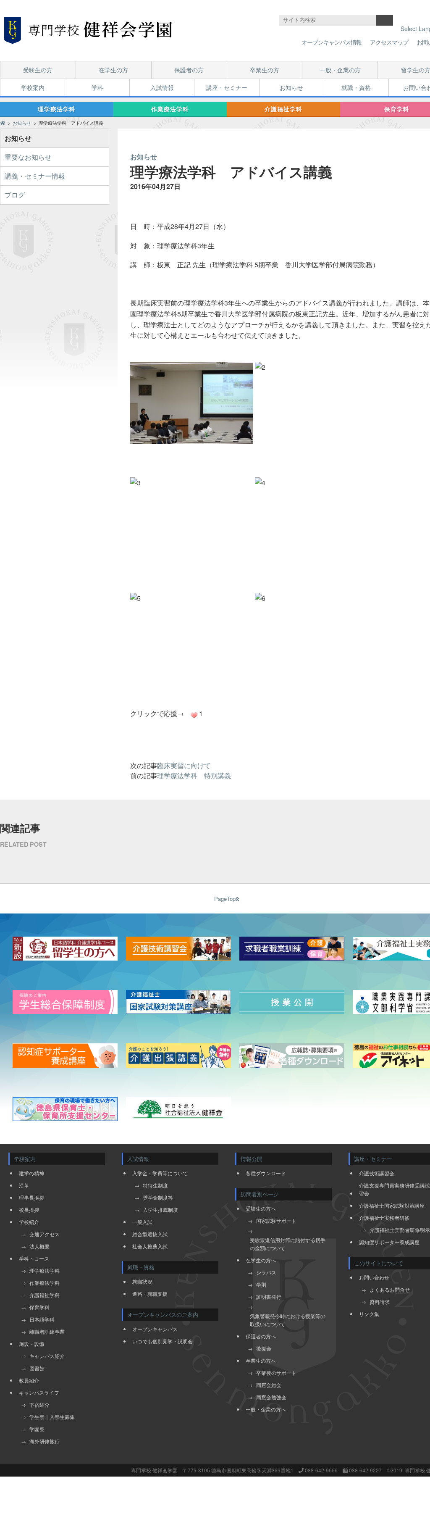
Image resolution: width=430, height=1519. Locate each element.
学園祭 (37, 1428)
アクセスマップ (389, 42)
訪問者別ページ (260, 1194)
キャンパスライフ (39, 1392)
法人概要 (39, 1246)
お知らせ (291, 87)
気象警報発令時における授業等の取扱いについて (287, 1319)
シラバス (266, 1272)
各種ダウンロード (266, 1173)
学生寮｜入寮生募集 (52, 1416)
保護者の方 (189, 70)
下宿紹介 (39, 1404)
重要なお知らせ (28, 157)
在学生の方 (113, 70)
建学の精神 (31, 1173)
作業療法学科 (170, 109)
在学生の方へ (261, 1260)
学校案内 (33, 87)
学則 (261, 1284)
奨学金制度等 (158, 1197)
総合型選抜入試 (150, 1233)
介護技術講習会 (376, 1173)
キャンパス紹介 (47, 1355)
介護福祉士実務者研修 (384, 1217)
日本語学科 (42, 1319)
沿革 (24, 1185)
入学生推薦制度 (160, 1209)
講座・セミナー (226, 87)
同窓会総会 (268, 1384)
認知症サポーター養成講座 (389, 1241)
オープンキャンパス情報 (332, 42)
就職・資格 (356, 87)
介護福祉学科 (283, 109)
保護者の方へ (261, 1336)
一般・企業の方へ (266, 1409)
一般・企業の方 (340, 70)
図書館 (37, 1368)
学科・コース (34, 1258)
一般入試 (142, 1221)
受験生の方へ (261, 1208)
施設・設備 (31, 1343)
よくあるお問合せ (390, 1289)
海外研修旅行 (44, 1441)
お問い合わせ (374, 1277)
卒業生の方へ (261, 1360)
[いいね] (194, 715)
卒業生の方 (264, 70)
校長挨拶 (29, 1209)
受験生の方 (37, 70)
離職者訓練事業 (47, 1331)
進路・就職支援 (150, 1293)
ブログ (15, 195)
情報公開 (251, 1159)
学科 (97, 87)
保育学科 (39, 1307)
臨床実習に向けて (184, 765)
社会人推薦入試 (150, 1246)
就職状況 (142, 1281)
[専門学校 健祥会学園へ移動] (2, 122)
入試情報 (162, 87)
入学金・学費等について (160, 1173)
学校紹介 (29, 1221)
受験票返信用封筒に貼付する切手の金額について (287, 1243)
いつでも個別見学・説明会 (162, 1341)
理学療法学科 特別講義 (194, 775)
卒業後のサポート (276, 1372)
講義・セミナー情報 (35, 176)
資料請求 (380, 1301)
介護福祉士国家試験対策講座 (392, 1205)
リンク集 (369, 1313)
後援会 (263, 1348)
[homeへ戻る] (88, 30)
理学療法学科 (57, 109)
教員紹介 (29, 1380)
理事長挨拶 (31, 1197)
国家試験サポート (276, 1220)
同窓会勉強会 (271, 1397)
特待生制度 (155, 1185)
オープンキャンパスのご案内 (162, 1315)
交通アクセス (44, 1233)
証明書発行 (268, 1296)
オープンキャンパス (155, 1328)
